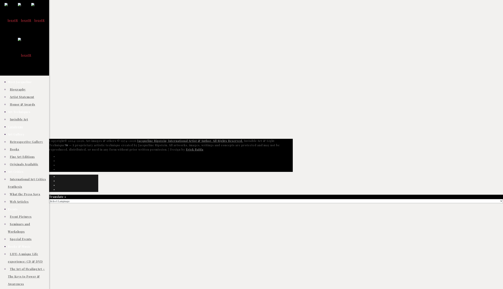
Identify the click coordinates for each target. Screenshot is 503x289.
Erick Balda (194, 149)
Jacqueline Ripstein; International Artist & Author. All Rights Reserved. (190, 141)
